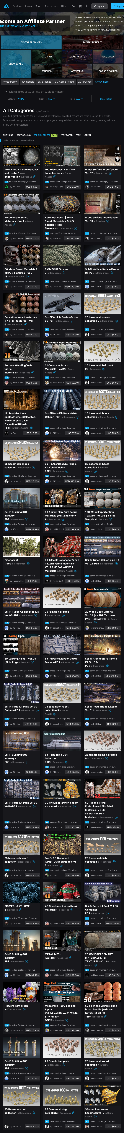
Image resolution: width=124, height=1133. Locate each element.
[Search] (74, 6)
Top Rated (67, 135)
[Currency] (86, 6)
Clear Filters (106, 99)
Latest (87, 135)
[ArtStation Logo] (6, 6)
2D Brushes (84, 81)
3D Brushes (44, 81)
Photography (10, 81)
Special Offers (45, 135)
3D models (27, 81)
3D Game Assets (64, 81)
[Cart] (80, 6)
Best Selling (24, 135)
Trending (8, 135)
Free (78, 135)
